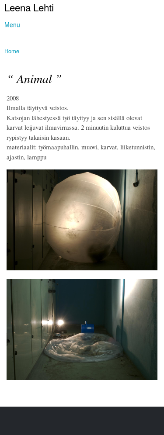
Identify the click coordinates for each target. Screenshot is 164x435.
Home (11, 51)
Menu (12, 24)
